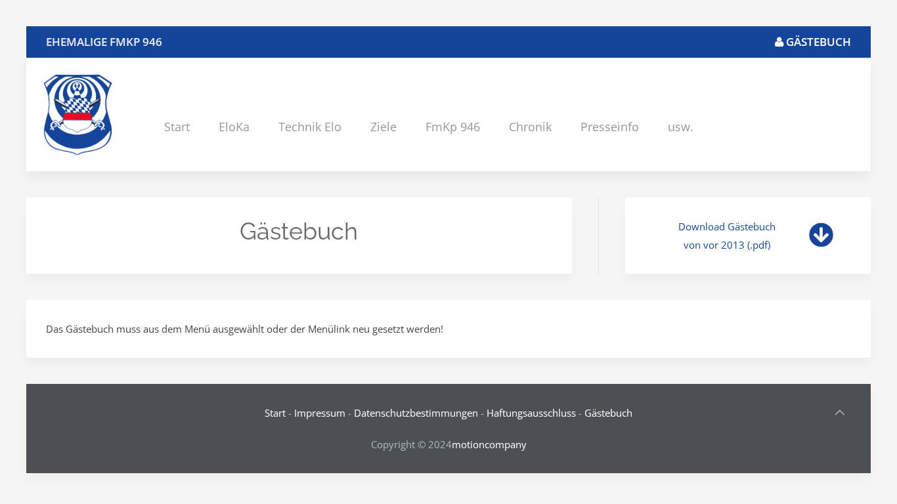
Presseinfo (609, 127)
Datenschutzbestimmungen (416, 412)
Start (177, 127)
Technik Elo (309, 127)
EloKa (234, 127)
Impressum (319, 412)
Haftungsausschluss (531, 412)
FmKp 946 (453, 127)
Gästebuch (817, 41)
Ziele (383, 127)
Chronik (530, 127)
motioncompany (489, 444)
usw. (680, 127)
